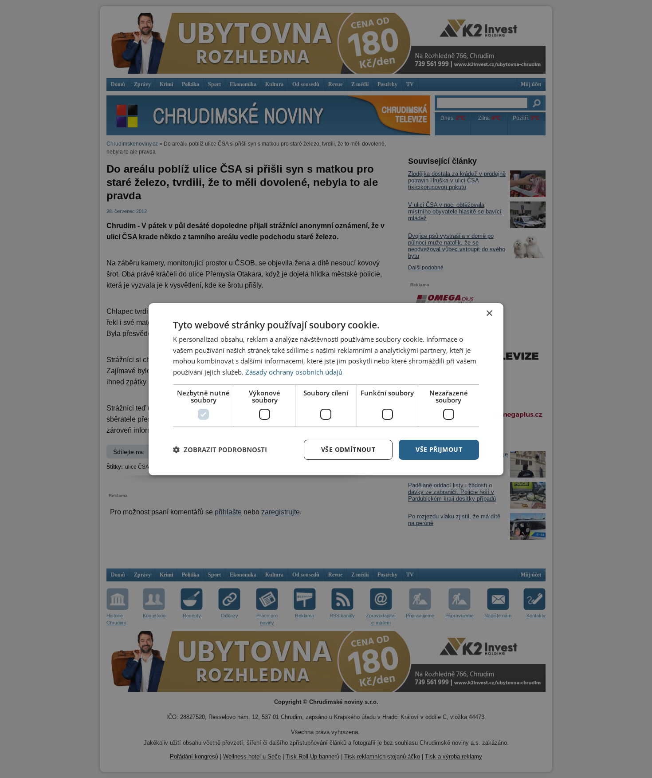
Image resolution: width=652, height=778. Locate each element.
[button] (220, 449)
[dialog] (326, 389)
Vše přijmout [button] (439, 449)
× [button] (489, 313)
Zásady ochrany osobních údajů (293, 371)
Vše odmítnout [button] (348, 449)
